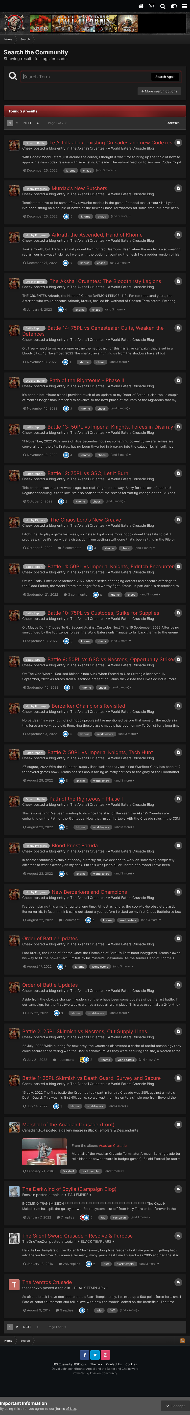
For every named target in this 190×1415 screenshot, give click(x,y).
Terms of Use (65, 1409)
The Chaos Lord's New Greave (85, 520)
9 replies (66, 1310)
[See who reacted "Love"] (83, 1217)
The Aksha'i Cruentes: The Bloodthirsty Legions (105, 281)
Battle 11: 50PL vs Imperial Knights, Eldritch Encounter (111, 566)
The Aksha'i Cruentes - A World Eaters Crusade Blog (112, 148)
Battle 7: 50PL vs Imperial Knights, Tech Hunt (100, 752)
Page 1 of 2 (56, 123)
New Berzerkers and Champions (89, 892)
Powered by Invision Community (95, 1373)
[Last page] (37, 123)
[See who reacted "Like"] (66, 216)
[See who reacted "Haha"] (83, 1059)
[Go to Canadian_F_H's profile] (14, 1127)
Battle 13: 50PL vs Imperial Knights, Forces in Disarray (110, 427)
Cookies (131, 1364)
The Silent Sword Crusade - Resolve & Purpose (77, 1236)
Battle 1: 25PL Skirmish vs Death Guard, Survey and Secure (91, 1078)
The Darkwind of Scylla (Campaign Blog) (69, 1189)
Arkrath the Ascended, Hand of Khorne (97, 235)
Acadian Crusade (113, 1145)
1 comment (71, 920)
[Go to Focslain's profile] (14, 1191)
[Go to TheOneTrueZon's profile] (14, 1238)
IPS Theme (61, 1364)
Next (27, 123)
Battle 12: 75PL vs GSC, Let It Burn (88, 473)
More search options (160, 91)
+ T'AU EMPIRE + (78, 1195)
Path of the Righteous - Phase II (86, 380)
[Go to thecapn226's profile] (14, 1284)
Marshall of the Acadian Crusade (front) (68, 1125)
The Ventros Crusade (47, 1282)
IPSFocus (80, 1364)
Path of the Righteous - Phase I (86, 799)
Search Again (165, 77)
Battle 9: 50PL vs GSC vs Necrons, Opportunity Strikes (112, 659)
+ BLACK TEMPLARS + (96, 1241)
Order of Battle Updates (50, 938)
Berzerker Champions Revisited (88, 706)
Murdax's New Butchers (79, 188)
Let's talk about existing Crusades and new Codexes (110, 143)
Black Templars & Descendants (113, 1130)
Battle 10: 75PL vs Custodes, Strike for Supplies (103, 613)
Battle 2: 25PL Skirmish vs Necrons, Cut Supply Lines (84, 1031)
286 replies (71, 1264)
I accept (177, 1406)
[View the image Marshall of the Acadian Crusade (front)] (44, 1151)
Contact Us (114, 1364)
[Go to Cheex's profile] (14, 145)
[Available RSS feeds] (182, 1340)
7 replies (67, 1217)
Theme (95, 1364)
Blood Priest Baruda (75, 846)
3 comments (71, 548)
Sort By (173, 123)
